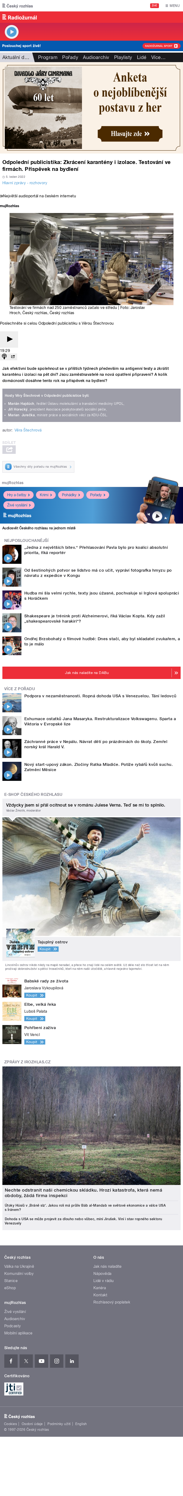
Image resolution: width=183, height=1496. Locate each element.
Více (158, 57)
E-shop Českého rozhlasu (33, 794)
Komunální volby (19, 1273)
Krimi (44, 495)
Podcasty (12, 1326)
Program (47, 57)
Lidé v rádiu (103, 1280)
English (81, 1424)
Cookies (10, 1424)
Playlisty (123, 57)
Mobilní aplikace (18, 1333)
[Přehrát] (9, 339)
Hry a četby (16, 495)
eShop (10, 1288)
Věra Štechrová (28, 430)
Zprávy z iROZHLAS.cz (27, 1062)
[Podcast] (4, 356)
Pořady (70, 57)
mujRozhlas (13, 483)
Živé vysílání (17, 505)
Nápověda (102, 1273)
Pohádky (69, 495)
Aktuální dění (16, 57)
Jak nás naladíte (107, 1266)
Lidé (142, 57)
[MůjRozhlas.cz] (9, 206)
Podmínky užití (59, 1424)
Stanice (11, 1280)
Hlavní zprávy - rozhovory (24, 183)
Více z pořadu (19, 689)
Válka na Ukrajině (19, 1266)
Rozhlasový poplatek (111, 1302)
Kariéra (99, 1288)
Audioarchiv (96, 57)
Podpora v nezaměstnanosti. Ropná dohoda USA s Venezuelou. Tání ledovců (100, 696)
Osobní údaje (32, 1424)
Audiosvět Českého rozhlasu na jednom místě (39, 528)
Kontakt (100, 1295)
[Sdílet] (13, 356)
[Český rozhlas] (17, 5)
